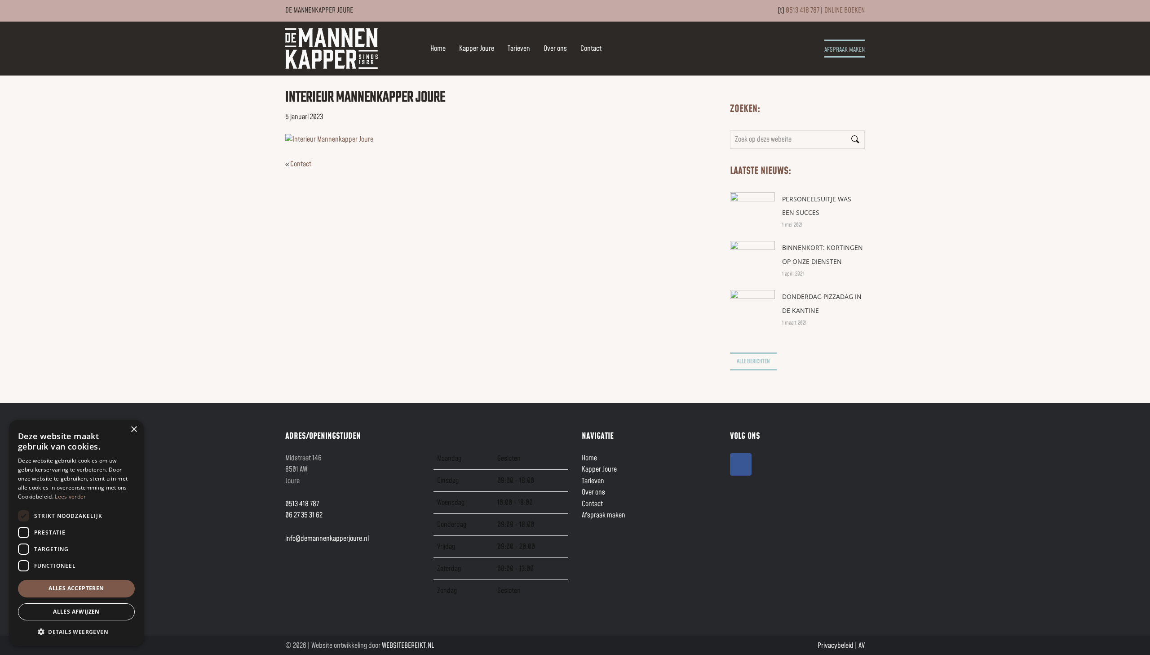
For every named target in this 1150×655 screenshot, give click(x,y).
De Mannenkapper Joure (344, 39)
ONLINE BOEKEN (844, 10)
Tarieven (519, 48)
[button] (76, 631)
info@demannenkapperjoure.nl (327, 539)
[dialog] (76, 533)
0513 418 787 (802, 10)
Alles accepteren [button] (76, 588)
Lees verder (70, 496)
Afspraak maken (844, 49)
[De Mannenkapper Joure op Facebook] (741, 464)
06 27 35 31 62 (304, 515)
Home (438, 48)
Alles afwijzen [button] (76, 611)
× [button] (133, 429)
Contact (591, 48)
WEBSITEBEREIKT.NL (408, 646)
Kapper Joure (476, 48)
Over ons (555, 48)
